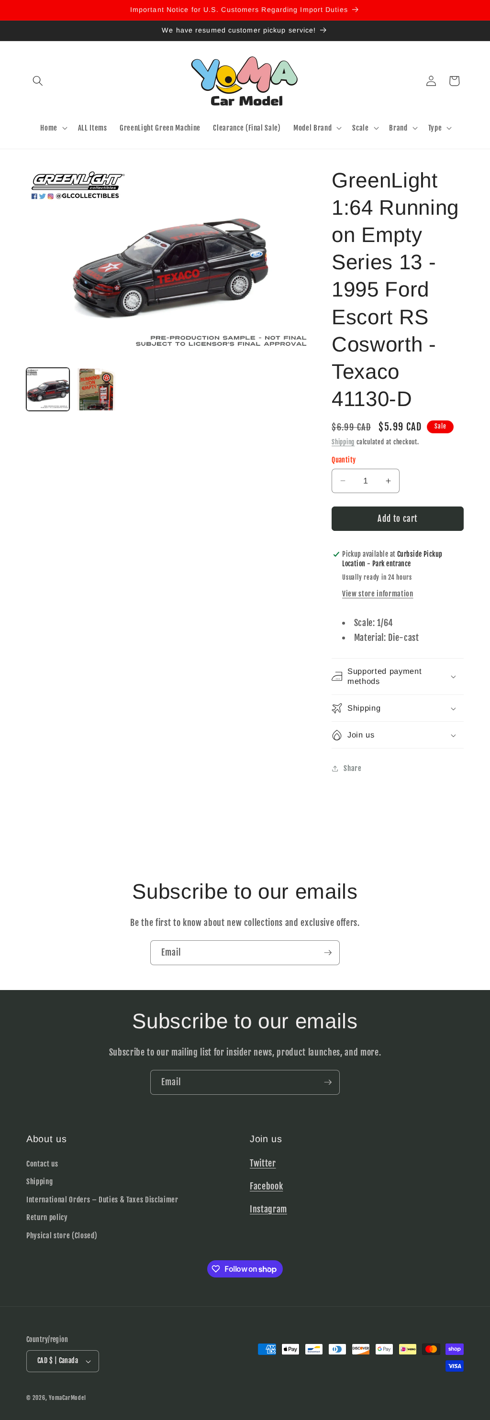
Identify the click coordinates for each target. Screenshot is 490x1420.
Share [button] (352, 768)
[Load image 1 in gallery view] (47, 389)
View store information (377, 593)
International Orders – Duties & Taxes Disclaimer (102, 1199)
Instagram (268, 1209)
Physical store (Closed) (61, 1235)
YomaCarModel (67, 1397)
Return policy (47, 1217)
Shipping (343, 442)
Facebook (266, 1186)
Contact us (42, 1163)
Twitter (263, 1163)
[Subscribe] (327, 952)
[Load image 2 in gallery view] (96, 389)
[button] (37, 80)
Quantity (344, 460)
